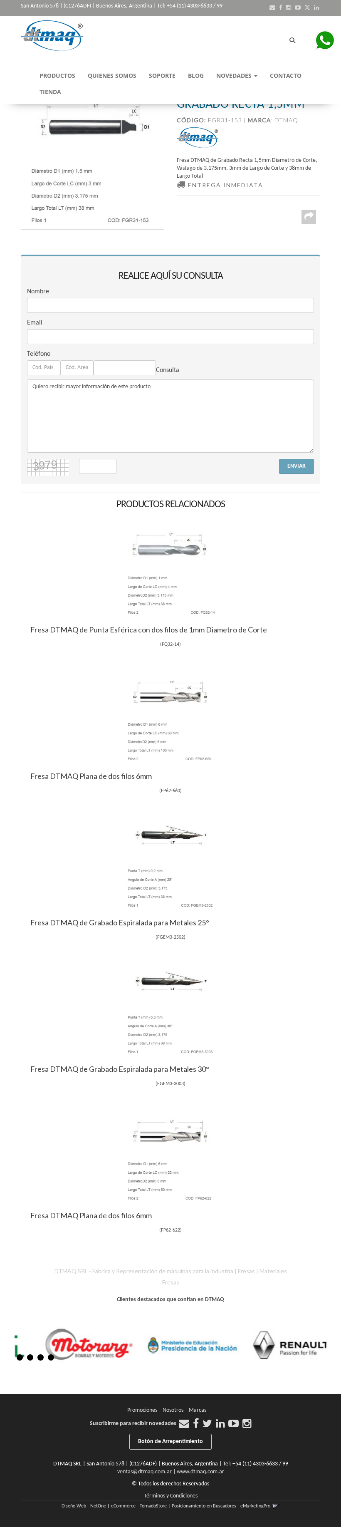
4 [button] (51, 1357)
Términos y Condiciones (171, 1496)
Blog (196, 75)
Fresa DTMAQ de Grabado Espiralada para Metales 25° (119, 922)
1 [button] (20, 1357)
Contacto (285, 75)
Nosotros (173, 1410)
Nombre (38, 291)
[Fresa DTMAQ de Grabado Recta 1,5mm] (92, 158)
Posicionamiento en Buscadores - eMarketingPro (221, 1506)
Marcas (197, 1410)
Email (34, 323)
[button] (272, 8)
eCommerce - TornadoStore (139, 1506)
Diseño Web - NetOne (84, 1506)
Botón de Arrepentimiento (170, 1441)
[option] (94, 1344)
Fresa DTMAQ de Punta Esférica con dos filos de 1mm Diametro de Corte (148, 629)
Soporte (162, 75)
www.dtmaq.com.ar (200, 1472)
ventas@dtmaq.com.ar (144, 1472)
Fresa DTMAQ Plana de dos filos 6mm (91, 776)
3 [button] (40, 1357)
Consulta (167, 370)
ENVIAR (296, 466)
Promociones (142, 1410)
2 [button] (30, 1357)
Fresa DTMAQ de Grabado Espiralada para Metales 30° (119, 1068)
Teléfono (38, 354)
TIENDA (50, 92)
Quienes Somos (112, 75)
